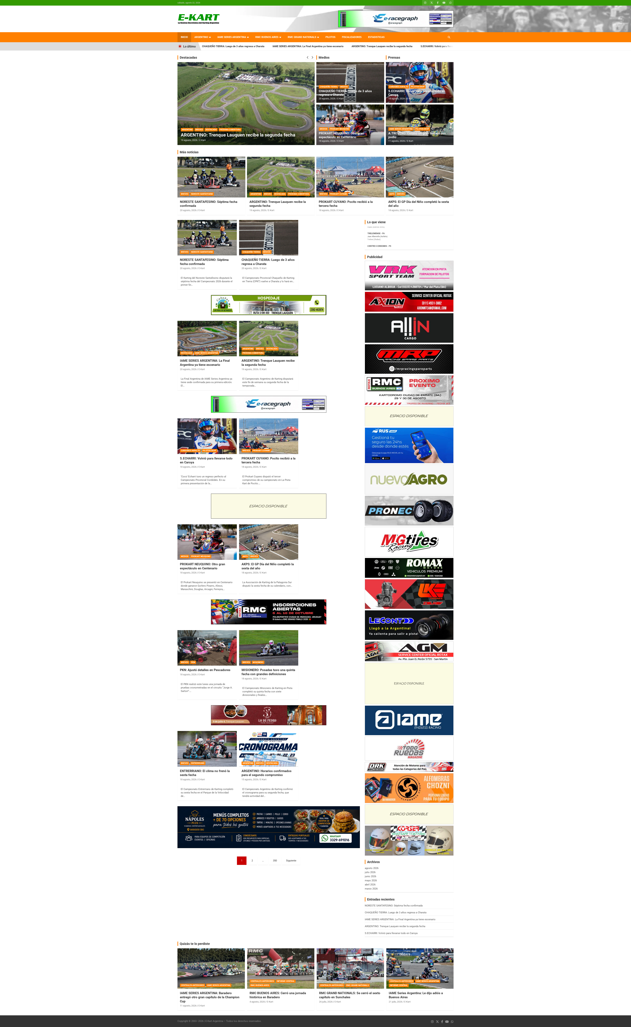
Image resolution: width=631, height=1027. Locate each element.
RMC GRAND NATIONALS (302, 37)
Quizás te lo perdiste (195, 944)
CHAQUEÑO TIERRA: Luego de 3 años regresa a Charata (345, 93)
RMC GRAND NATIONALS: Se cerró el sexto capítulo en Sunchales (349, 995)
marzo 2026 (371, 888)
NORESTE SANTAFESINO (202, 194)
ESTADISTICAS (376, 37)
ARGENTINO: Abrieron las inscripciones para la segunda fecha (245, 135)
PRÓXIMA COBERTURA (298, 194)
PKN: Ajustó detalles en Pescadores (205, 670)
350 (275, 860)
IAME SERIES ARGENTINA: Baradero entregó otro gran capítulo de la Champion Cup (209, 997)
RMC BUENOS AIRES (266, 37)
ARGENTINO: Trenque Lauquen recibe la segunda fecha (286, 46)
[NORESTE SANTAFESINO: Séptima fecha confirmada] (207, 238)
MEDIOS (344, 87)
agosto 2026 (371, 868)
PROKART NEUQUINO (339, 129)
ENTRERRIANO (197, 763)
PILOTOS (330, 37)
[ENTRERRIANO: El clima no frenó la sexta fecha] (207, 749)
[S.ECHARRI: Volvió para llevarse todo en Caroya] (207, 436)
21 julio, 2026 (395, 1001)
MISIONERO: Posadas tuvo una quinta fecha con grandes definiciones (268, 672)
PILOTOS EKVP (418, 87)
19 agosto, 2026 (257, 210)
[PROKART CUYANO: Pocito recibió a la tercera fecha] (269, 436)
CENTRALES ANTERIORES (192, 985)
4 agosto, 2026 (257, 1001)
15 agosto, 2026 (250, 779)
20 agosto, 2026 (327, 98)
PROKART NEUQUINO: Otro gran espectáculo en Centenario (341, 135)
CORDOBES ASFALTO (398, 87)
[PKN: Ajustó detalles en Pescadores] (207, 648)
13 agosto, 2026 (189, 140)
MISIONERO (258, 662)
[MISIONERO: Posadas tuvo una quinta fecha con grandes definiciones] (269, 648)
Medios (324, 57)
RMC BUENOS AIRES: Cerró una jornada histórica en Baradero (278, 995)
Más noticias (189, 152)
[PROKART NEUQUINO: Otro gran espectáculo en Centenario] (207, 542)
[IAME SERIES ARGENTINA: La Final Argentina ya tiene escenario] (207, 338)
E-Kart (202, 140)
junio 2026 (370, 876)
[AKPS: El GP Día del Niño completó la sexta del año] (269, 542)
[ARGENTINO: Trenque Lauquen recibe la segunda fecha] (269, 338)
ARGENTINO (201, 37)
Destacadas (188, 57)
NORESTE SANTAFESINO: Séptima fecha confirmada (415, 46)
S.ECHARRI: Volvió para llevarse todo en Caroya (351, 46)
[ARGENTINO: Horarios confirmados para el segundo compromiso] (269, 749)
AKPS (391, 194)
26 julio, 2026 (326, 1001)
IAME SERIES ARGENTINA (231, 37)
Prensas (394, 57)
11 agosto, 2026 (396, 141)
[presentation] (307, 57)
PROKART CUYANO (338, 194)
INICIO (184, 37)
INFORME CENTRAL (286, 981)
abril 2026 (370, 884)
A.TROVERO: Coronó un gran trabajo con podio (417, 135)
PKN (193, 662)
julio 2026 (370, 872)
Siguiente (291, 860)
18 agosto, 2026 (327, 141)
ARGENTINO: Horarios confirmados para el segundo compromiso (267, 773)
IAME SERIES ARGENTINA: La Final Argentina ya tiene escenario (212, 46)
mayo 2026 (371, 880)
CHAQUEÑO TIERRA (329, 87)
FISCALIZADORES (352, 37)
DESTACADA (211, 129)
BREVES (199, 129)
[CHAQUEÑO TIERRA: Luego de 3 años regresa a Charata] (269, 238)
